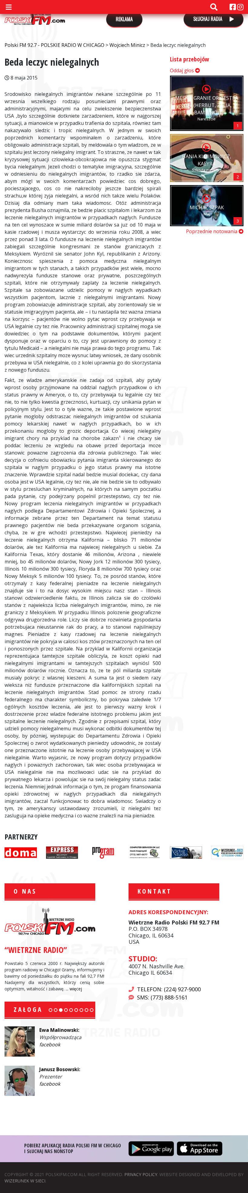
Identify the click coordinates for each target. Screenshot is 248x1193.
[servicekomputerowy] (145, 852)
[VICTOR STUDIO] (186, 852)
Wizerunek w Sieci (25, 1181)
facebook (49, 1044)
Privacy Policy (140, 1174)
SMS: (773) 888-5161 (162, 997)
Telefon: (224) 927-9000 (169, 989)
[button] (50, 1010)
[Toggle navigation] (8, 6)
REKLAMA (124, 19)
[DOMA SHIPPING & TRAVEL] (21, 852)
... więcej (74, 989)
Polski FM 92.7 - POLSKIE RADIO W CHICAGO (35, 16)
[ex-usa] (62, 852)
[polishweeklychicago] (103, 852)
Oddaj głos (182, 70)
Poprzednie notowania (212, 231)
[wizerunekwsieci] (227, 852)
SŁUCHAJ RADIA (208, 18)
